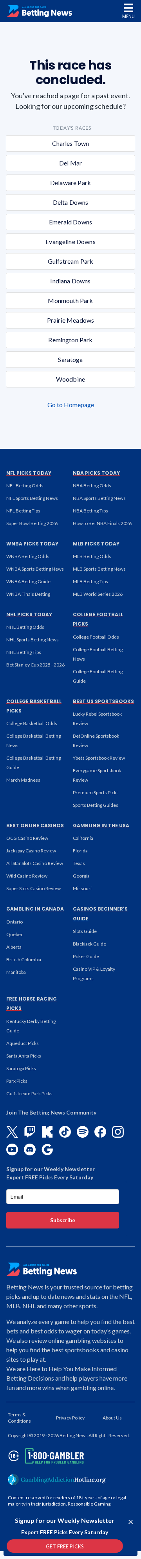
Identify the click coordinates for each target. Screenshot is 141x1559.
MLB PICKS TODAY (96, 543)
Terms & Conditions (19, 1418)
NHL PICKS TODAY (29, 614)
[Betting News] (39, 11)
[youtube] (12, 1149)
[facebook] (100, 1132)
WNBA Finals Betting (28, 594)
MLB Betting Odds (92, 556)
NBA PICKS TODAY (96, 473)
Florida (80, 851)
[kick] (47, 1132)
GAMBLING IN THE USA (101, 825)
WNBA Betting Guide (28, 581)
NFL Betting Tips (23, 511)
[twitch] (30, 1132)
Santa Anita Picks (23, 1056)
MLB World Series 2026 (98, 594)
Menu (128, 16)
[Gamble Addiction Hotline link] (57, 1479)
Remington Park (70, 339)
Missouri (82, 888)
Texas (79, 863)
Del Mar (70, 163)
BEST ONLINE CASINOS (35, 825)
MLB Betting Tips (90, 581)
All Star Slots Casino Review (34, 863)
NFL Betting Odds (24, 485)
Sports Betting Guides (95, 805)
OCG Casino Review (27, 838)
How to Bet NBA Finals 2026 (102, 523)
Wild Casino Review (26, 876)
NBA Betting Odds (92, 485)
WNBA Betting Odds (27, 556)
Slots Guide (85, 931)
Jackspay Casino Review (31, 851)
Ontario (14, 922)
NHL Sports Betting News (32, 640)
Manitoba (16, 972)
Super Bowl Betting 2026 (32, 523)
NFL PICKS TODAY (28, 473)
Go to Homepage (70, 404)
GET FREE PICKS (65, 1546)
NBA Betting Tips (90, 511)
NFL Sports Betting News (32, 498)
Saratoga (70, 359)
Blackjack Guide (89, 944)
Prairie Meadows (70, 320)
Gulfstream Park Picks (29, 1093)
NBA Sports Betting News (99, 498)
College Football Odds (96, 637)
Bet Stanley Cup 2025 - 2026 (35, 665)
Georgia (81, 876)
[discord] (30, 1149)
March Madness (23, 780)
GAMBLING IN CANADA (35, 908)
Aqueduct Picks (22, 1043)
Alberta (14, 947)
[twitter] (12, 1132)
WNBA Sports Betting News (35, 569)
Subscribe (62, 1220)
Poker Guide (86, 956)
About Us (112, 1418)
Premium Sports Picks (96, 792)
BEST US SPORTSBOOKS (103, 701)
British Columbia (23, 959)
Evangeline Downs (70, 241)
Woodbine (70, 379)
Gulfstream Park (70, 261)
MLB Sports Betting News (99, 569)
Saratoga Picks (21, 1068)
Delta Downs (71, 202)
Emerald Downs (70, 222)
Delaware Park (70, 182)
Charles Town (70, 143)
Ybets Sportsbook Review (99, 758)
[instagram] (118, 1132)
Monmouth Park (70, 300)
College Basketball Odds (31, 723)
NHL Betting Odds (25, 627)
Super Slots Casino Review (33, 888)
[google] (47, 1149)
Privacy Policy (70, 1418)
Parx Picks (16, 1081)
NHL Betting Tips (23, 652)
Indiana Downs (70, 281)
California (83, 838)
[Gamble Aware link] (44, 1456)
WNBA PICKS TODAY (32, 543)
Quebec (14, 934)
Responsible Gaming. (90, 1504)
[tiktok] (65, 1132)
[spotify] (83, 1132)
